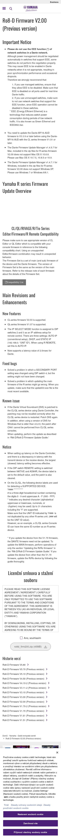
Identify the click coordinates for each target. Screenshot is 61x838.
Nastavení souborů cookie (30, 814)
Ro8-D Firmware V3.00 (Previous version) (23, 697)
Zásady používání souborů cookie (26, 806)
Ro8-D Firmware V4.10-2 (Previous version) (24, 683)
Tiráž (6, 804)
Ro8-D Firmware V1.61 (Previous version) (23, 715)
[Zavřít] (57, 752)
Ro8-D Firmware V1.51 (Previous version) (23, 720)
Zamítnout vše (30, 823)
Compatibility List (15, 282)
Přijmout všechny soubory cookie (30, 832)
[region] (30, 793)
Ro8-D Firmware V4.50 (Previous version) (23, 678)
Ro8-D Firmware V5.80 (14, 664)
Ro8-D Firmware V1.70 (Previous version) (23, 710)
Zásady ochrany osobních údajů (26, 804)
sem (6, 796)
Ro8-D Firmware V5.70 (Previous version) (23, 669)
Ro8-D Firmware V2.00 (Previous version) (23, 701)
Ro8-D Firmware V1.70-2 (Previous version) (24, 706)
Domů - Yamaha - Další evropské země (19, 735)
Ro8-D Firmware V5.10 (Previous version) (23, 673)
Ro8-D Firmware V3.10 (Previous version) (23, 692)
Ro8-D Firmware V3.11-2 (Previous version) (24, 687)
